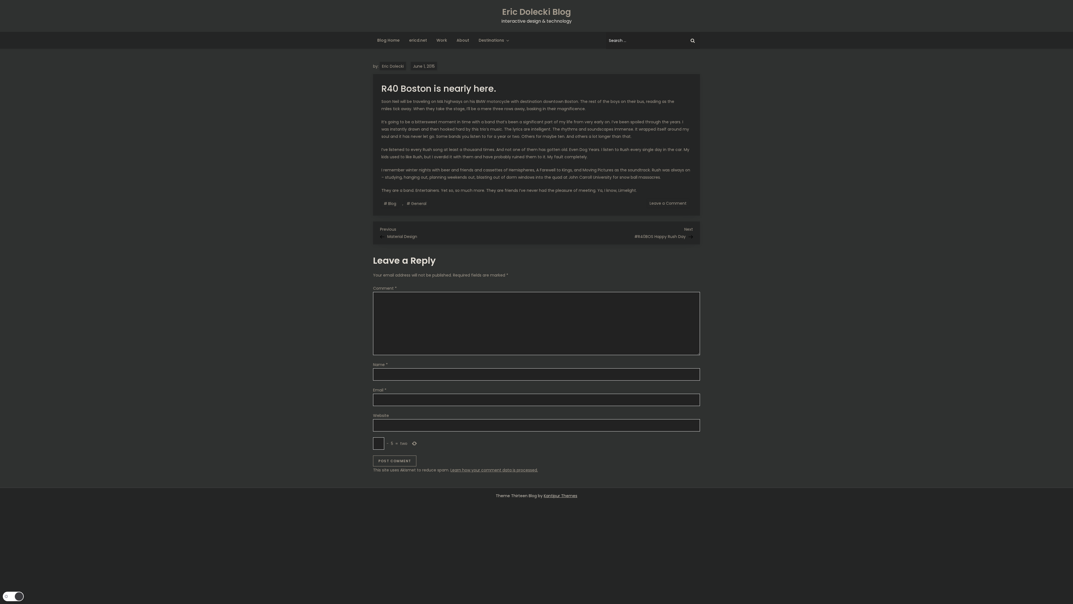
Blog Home (388, 40)
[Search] (692, 40)
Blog (392, 203)
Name (380, 364)
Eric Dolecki (393, 66)
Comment (385, 288)
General (418, 203)
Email (379, 390)
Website (381, 415)
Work (441, 40)
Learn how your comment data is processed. (494, 470)
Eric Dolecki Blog (536, 12)
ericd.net (418, 40)
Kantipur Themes (560, 496)
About (463, 40)
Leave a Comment (669, 203)
